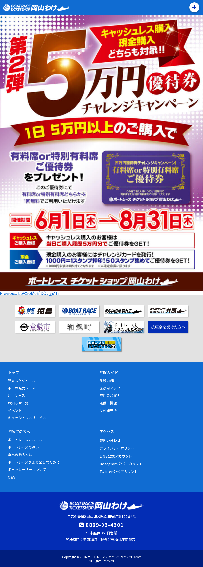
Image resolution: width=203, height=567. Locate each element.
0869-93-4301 (105, 524)
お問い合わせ (110, 440)
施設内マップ (110, 388)
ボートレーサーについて (27, 469)
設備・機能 (108, 402)
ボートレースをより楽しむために (34, 462)
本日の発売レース (21, 388)
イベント (15, 410)
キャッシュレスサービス (27, 417)
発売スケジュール (21, 380)
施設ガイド (109, 372)
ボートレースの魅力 (23, 447)
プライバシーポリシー (117, 448)
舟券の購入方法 (20, 454)
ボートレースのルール (25, 439)
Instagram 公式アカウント (121, 463)
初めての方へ (19, 431)
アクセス (107, 431)
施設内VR (107, 380)
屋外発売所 (108, 410)
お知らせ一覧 (18, 402)
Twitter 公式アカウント (119, 471)
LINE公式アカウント (116, 456)
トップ (13, 372)
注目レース (16, 395)
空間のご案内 (110, 395)
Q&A (11, 477)
